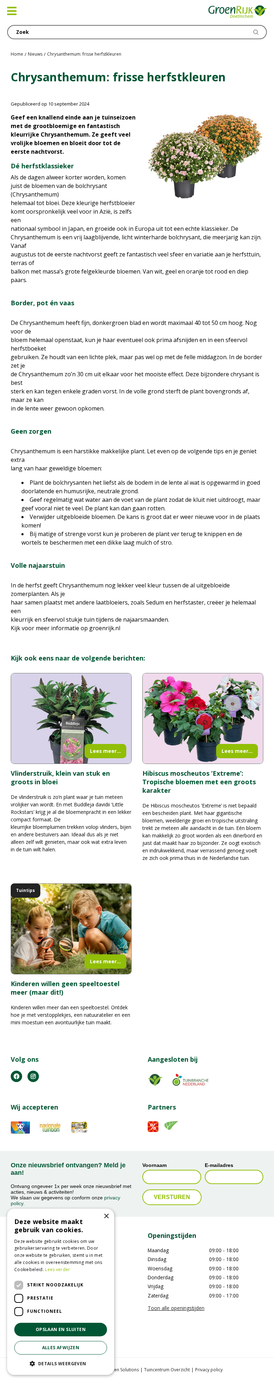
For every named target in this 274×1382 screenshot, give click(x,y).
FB (16, 1076)
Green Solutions (123, 1370)
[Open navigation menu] (11, 11)
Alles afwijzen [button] (61, 1348)
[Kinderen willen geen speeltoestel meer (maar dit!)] (71, 929)
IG (33, 1076)
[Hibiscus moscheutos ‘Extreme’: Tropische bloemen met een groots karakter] (203, 718)
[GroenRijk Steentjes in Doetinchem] (237, 12)
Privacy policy (209, 1370)
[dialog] (60, 1292)
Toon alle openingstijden (176, 1308)
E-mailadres (219, 1165)
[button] (60, 1363)
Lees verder (57, 1269)
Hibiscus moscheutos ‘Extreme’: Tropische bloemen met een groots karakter (199, 782)
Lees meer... (105, 751)
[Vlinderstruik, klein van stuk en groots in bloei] (71, 718)
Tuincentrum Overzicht (167, 1370)
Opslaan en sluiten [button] (61, 1329)
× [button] (106, 1216)
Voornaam (154, 1165)
